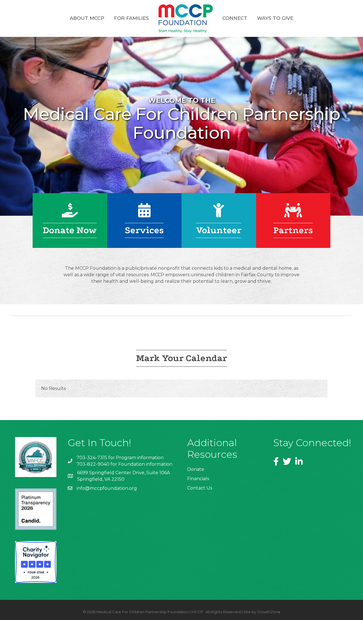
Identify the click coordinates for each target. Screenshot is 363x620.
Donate (195, 469)
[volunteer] (218, 214)
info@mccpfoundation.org (107, 488)
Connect (234, 18)
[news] (293, 214)
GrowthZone (268, 612)
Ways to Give (275, 18)
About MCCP (87, 18)
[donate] (70, 214)
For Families (131, 18)
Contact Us (199, 488)
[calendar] (144, 214)
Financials (198, 478)
